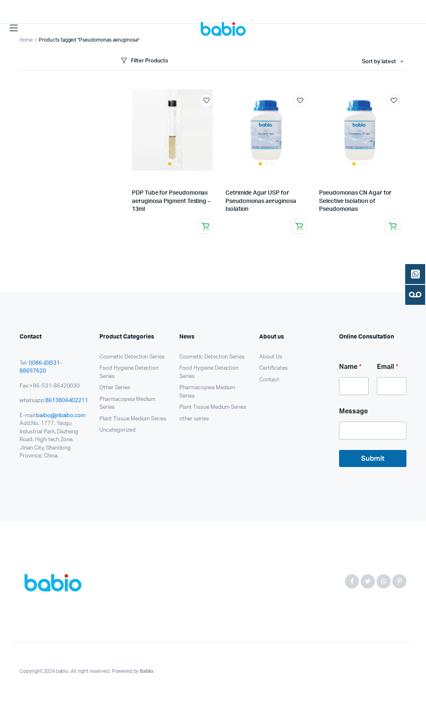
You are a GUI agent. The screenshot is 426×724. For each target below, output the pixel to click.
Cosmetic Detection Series (132, 357)
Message (353, 411)
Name (350, 366)
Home (26, 39)
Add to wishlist (206, 100)
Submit (372, 458)
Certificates (273, 368)
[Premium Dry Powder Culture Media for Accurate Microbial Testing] (225, 28)
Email (387, 366)
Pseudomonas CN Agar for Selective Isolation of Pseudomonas (355, 201)
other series (194, 419)
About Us (270, 357)
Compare (210, 116)
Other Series (114, 387)
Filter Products (149, 61)
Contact (269, 380)
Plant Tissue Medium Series (132, 419)
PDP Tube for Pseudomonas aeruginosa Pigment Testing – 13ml (171, 201)
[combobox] (382, 62)
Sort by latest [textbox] (379, 61)
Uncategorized (117, 430)
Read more (205, 226)
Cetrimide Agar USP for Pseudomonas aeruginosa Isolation (260, 201)
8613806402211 (67, 400)
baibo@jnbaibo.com (61, 415)
